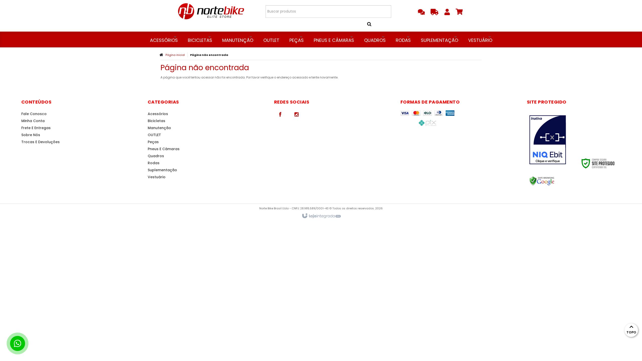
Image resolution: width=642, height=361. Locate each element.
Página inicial (175, 55)
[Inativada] (552, 139)
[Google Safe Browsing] (552, 181)
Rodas (153, 162)
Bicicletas (156, 120)
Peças (153, 141)
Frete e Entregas (36, 127)
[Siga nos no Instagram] (296, 114)
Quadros (156, 155)
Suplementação (162, 169)
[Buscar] (375, 24)
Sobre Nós (30, 134)
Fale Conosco (34, 113)
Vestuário (157, 176)
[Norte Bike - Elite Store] (211, 11)
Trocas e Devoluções (40, 141)
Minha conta (33, 120)
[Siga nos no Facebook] (280, 114)
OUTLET (154, 134)
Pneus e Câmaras (164, 148)
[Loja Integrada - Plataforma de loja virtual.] (321, 216)
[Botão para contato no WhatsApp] (17, 343)
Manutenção (159, 127)
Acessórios (158, 113)
